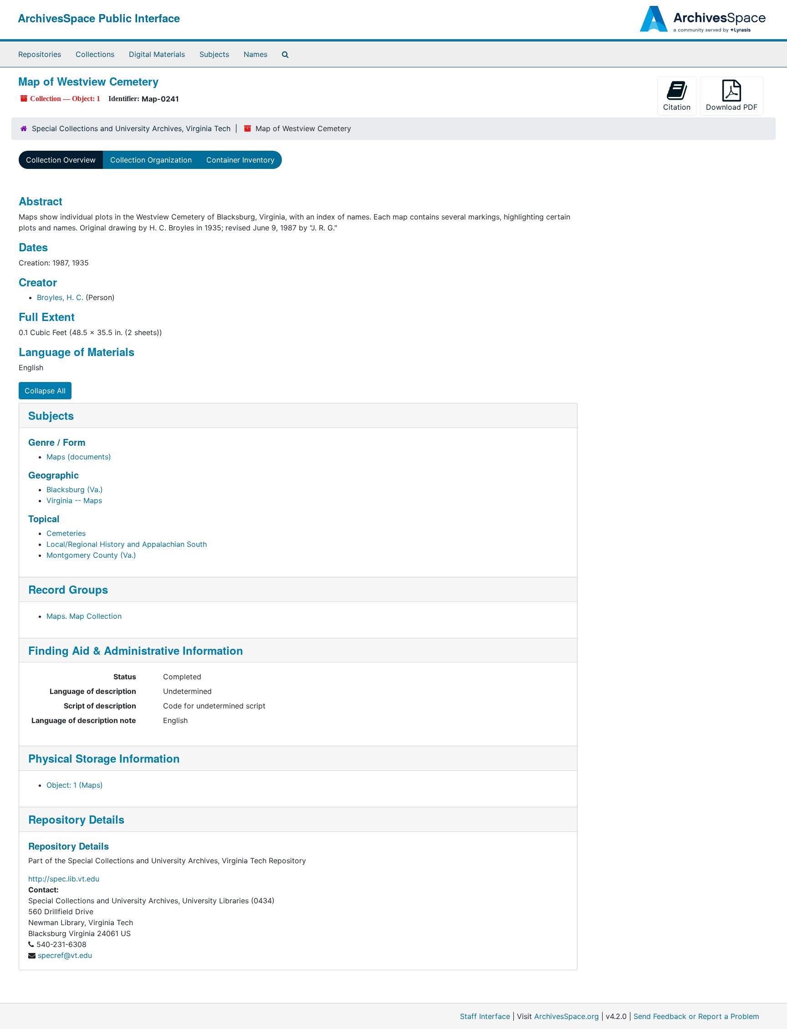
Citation (676, 107)
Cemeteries (66, 533)
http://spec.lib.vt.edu (63, 878)
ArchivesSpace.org (566, 1016)
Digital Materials (157, 54)
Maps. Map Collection (84, 616)
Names (255, 54)
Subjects (214, 54)
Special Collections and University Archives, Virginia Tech (131, 128)
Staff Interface (485, 1016)
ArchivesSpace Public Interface (99, 17)
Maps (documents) (78, 456)
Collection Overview (61, 159)
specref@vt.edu (65, 955)
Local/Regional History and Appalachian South (126, 544)
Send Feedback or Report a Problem (696, 1016)
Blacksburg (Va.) (74, 489)
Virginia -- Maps (74, 500)
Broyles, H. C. (60, 297)
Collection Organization (151, 159)
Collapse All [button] (45, 390)
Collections (95, 54)
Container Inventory (240, 159)
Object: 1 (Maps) (74, 785)
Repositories (39, 54)
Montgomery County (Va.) (91, 555)
